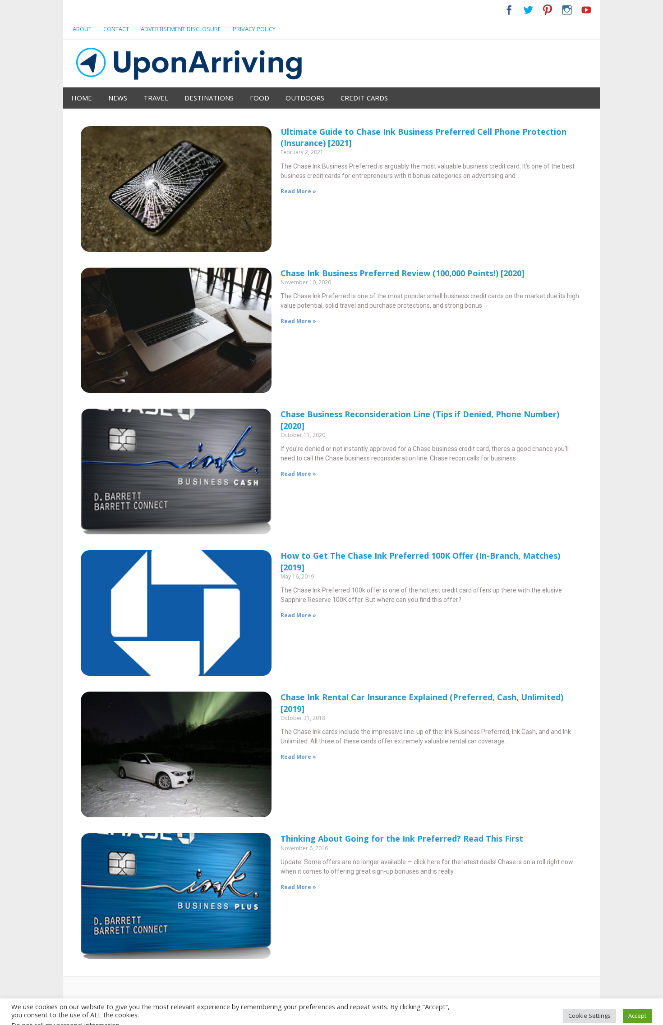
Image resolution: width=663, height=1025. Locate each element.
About (82, 29)
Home (81, 97)
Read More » (298, 191)
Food (259, 97)
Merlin (165, 1014)
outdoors (304, 97)
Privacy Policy (254, 29)
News (117, 97)
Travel (155, 97)
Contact (116, 29)
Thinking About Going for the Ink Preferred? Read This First (402, 838)
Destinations (209, 97)
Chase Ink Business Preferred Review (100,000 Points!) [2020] (403, 273)
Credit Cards (364, 97)
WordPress (125, 1014)
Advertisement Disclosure (181, 29)
